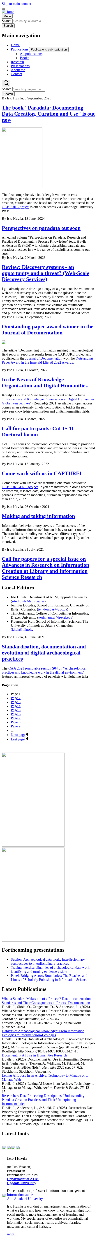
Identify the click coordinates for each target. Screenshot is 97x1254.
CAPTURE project (15, 207)
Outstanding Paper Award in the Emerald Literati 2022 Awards (47, 360)
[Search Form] (6, 83)
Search (7, 21)
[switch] (3, 9)
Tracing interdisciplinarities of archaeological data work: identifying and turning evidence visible (50, 969)
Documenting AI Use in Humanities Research (34, 1055)
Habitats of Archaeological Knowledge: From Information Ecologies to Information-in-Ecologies (43, 1033)
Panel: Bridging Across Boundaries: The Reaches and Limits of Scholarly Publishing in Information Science (49, 978)
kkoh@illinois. (22, 629)
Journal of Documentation (43, 358)
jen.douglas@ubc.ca (52, 609)
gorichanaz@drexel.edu (55, 617)
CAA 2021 (16, 668)
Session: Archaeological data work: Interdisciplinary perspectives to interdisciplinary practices (48, 961)
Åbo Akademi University (25, 1199)
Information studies (20, 1195)
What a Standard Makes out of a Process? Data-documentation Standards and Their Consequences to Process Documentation (46, 1001)
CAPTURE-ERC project (20, 487)
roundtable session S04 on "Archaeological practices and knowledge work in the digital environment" (44, 670)
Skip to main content (16, 4)
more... (12, 1234)
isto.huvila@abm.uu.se (28, 601)
